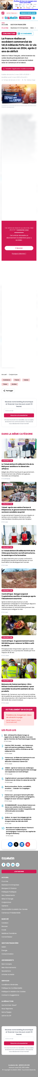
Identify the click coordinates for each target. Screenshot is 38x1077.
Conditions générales (10, 984)
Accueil (4, 374)
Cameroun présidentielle (11, 913)
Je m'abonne (25, 18)
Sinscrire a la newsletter (19, 415)
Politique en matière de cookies (14, 991)
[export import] (19, 94)
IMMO (4, 947)
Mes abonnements (9, 967)
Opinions (5, 906)
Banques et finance (9, 888)
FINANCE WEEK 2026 (28, 13)
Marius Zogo (31, 80)
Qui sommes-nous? (9, 1005)
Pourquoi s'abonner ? (19, 254)
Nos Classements (8, 895)
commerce (6, 380)
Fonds (4, 930)
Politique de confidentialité (12, 988)
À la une (5, 881)
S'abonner (19, 248)
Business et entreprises (10, 885)
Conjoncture (13, 374)
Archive (14, 384)
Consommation (7, 954)
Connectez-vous (23, 230)
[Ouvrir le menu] (3, 17)
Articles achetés (8, 974)
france (17, 380)
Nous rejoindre (7, 1009)
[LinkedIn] (22, 844)
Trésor (5, 384)
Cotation (5, 923)
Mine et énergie (7, 899)
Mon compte (7, 964)
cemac (26, 380)
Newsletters (6, 971)
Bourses (5, 926)
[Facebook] (10, 844)
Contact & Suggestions (10, 995)
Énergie (4, 950)
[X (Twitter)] (16, 844)
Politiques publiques (9, 892)
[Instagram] (27, 844)
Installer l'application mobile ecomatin (19, 69)
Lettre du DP (6, 1016)
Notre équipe (6, 1012)
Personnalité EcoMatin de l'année (14, 909)
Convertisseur (7, 937)
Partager (9, 391)
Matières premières (9, 933)
